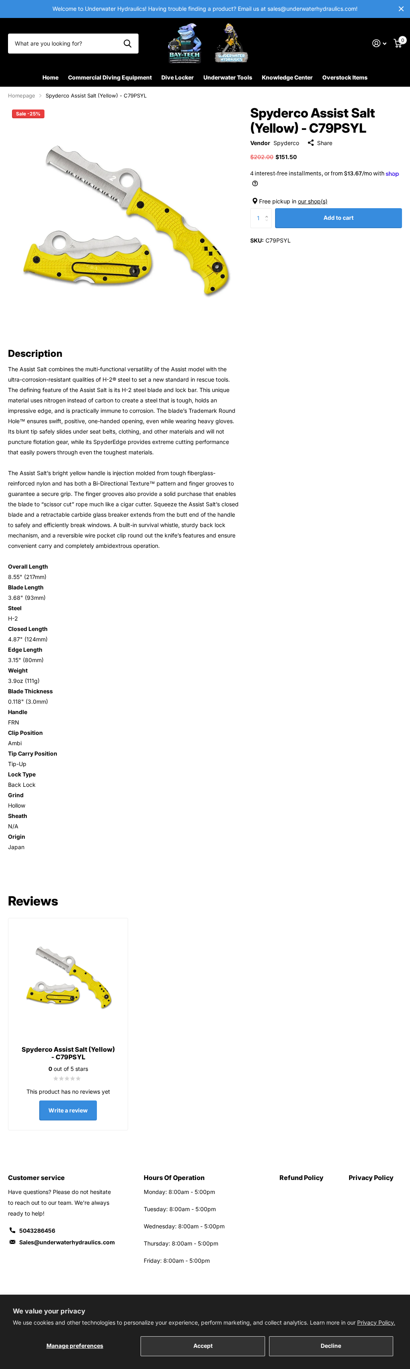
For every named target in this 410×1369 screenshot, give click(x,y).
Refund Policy (301, 1178)
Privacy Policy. (376, 1322)
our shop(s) (313, 201)
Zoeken (128, 44)
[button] (269, 211)
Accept (203, 1345)
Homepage (21, 95)
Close (401, 9)
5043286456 (37, 1230)
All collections (110, 78)
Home (50, 77)
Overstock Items (345, 77)
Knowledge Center (287, 77)
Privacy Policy (371, 1178)
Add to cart (339, 217)
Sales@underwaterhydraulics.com (67, 1242)
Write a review (68, 1110)
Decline (331, 1345)
